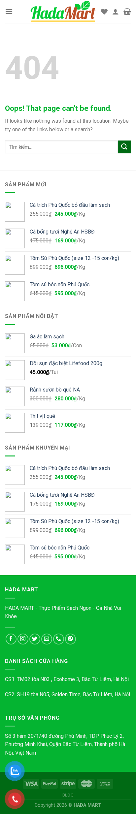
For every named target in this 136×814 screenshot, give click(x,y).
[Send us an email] (46, 639)
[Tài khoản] (115, 11)
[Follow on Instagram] (22, 639)
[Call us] (58, 639)
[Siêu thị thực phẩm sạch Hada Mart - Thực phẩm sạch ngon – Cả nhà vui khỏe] (63, 11)
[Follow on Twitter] (34, 639)
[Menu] (9, 11)
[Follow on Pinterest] (70, 639)
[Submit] (124, 147)
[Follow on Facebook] (11, 639)
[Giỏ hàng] (127, 11)
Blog (68, 795)
